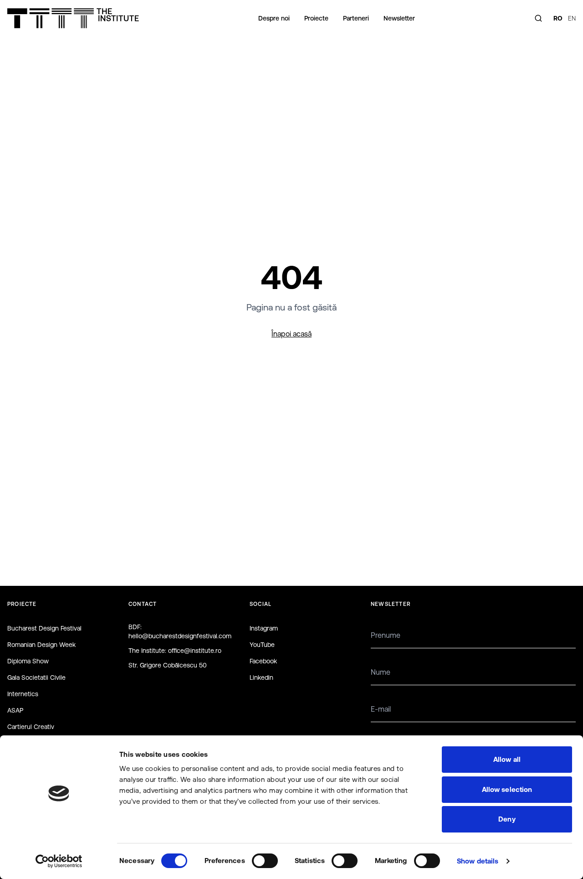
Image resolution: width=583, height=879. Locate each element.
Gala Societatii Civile (36, 677)
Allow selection (507, 789)
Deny (506, 819)
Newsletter (399, 18)
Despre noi (274, 18)
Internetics (22, 694)
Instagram (264, 628)
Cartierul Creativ (30, 726)
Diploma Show (28, 661)
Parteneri (356, 18)
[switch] (265, 860)
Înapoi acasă (291, 334)
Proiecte (316, 18)
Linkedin (261, 677)
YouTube (262, 644)
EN (572, 18)
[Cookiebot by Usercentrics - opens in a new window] (59, 861)
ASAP (15, 710)
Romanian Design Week (41, 644)
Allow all (507, 759)
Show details (477, 861)
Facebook (263, 661)
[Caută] (538, 18)
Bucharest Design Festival (44, 628)
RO (558, 18)
